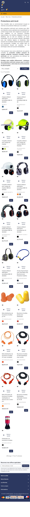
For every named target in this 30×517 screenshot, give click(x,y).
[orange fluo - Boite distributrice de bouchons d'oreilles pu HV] (3, 321)
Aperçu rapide (6, 93)
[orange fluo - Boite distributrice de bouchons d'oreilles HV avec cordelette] (3, 362)
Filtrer (24, 68)
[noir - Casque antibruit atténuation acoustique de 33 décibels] (18, 237)
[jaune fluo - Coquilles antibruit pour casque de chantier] (5, 149)
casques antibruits (6, 54)
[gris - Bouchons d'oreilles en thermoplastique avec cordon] (18, 362)
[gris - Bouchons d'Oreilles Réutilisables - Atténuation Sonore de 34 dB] (18, 404)
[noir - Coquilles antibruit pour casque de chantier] (3, 149)
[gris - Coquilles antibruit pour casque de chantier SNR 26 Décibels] (18, 152)
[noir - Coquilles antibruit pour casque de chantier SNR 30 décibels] (3, 194)
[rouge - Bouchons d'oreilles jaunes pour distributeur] (18, 321)
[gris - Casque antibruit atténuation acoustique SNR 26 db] (18, 108)
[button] (25, 2)
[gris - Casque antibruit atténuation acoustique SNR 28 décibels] (3, 280)
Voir (11, 112)
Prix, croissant (5, 68)
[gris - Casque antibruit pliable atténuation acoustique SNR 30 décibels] (3, 238)
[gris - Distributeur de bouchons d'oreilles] (3, 445)
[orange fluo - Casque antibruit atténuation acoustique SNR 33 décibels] (18, 194)
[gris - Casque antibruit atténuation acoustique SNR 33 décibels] (20, 194)
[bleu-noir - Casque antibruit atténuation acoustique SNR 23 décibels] (3, 107)
